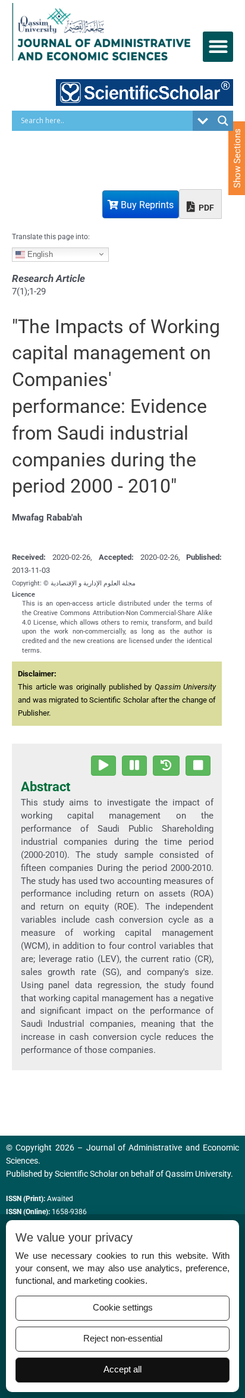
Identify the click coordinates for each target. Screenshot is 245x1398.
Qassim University (198, 1173)
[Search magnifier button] (223, 121)
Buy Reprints (146, 205)
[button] (218, 47)
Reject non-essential (122, 1338)
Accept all (122, 1369)
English (39, 253)
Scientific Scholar (86, 1173)
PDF (205, 207)
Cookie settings (123, 1307)
